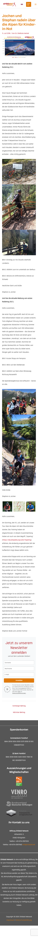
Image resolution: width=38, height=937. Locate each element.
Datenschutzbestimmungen (19, 693)
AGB (19, 691)
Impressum (10, 920)
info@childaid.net (28, 844)
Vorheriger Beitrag (19, 706)
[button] (22, 4)
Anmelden (19, 680)
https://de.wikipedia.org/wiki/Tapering (17, 540)
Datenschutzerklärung (24, 920)
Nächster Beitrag (19, 712)
